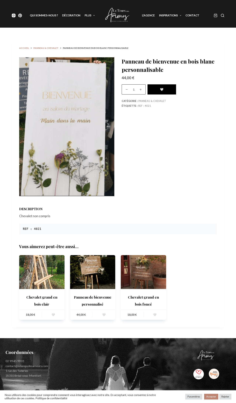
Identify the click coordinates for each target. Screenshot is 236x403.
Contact (192, 15)
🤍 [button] (53, 314)
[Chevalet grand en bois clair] (42, 272)
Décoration (71, 15)
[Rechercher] (222, 15)
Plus (88, 15)
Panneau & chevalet (152, 100)
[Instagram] (13, 15)
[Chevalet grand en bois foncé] (143, 272)
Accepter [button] (211, 396)
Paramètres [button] (194, 396)
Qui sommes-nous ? (44, 15)
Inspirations (168, 15)
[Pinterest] (20, 15)
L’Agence (148, 15)
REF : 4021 (144, 105)
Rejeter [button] (225, 396)
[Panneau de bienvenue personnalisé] (92, 272)
